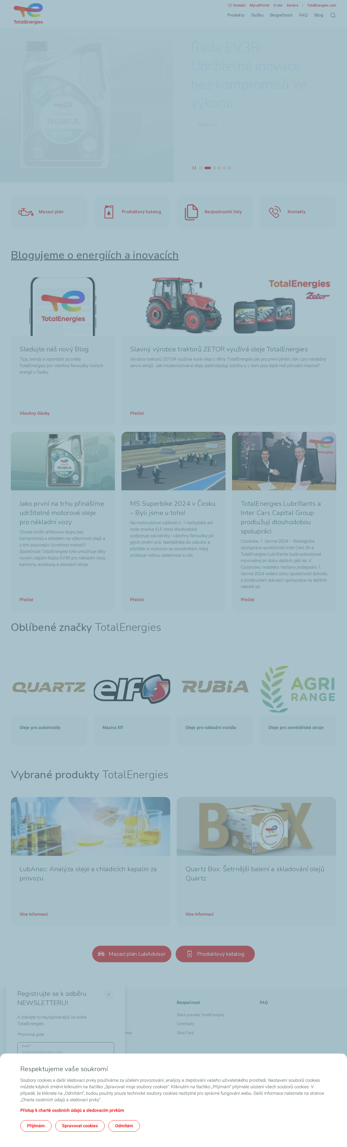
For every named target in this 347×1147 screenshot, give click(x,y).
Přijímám (36, 1125)
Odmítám (124, 1125)
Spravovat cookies (80, 1125)
